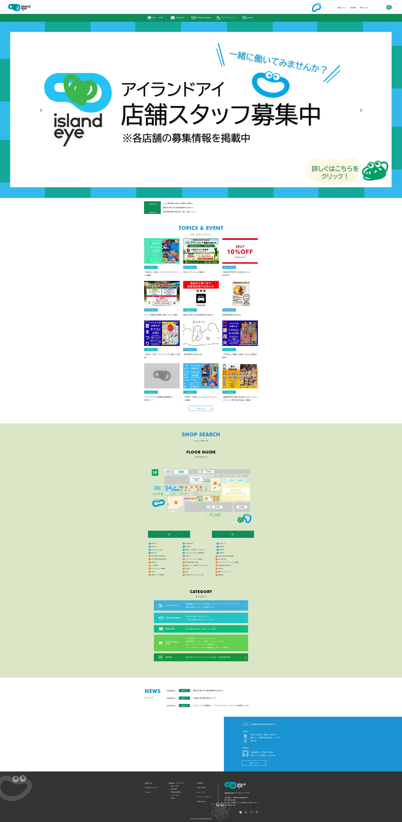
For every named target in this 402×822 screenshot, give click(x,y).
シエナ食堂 (154, 565)
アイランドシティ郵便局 (158, 568)
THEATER (180, 18)
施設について (342, 7)
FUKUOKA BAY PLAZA (191, 562)
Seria (152, 571)
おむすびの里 (222, 559)
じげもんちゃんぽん (157, 549)
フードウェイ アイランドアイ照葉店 (228, 562)
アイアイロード (227, 18)
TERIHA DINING (204, 18)
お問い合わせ (201, 801)
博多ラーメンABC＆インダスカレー (195, 549)
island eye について (151, 787)
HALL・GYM (157, 18)
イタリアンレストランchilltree (193, 559)
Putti (186, 571)
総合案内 (353, 7)
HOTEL (250, 18)
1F (169, 534)
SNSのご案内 (201, 787)
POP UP (153, 543)
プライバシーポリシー (204, 797)
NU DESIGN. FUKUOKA (158, 556)
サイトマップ (201, 792)
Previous (41, 110)
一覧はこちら (152, 212)
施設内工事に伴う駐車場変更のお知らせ (178, 207)
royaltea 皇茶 (189, 543)
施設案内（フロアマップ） (177, 783)
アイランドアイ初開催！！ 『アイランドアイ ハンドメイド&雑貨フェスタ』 (221, 705)
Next (360, 110)
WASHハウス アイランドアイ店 (194, 575)
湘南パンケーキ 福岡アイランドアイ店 (196, 565)
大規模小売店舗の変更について (204, 698)
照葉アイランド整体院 (157, 575)
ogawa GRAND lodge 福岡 (225, 556)
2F (232, 534)
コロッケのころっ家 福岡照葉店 (194, 553)
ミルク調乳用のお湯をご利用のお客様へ (178, 203)
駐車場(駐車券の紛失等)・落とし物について (179, 212)
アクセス (147, 792)
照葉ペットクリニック (224, 571)
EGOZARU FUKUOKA (224, 565)
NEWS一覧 (148, 783)
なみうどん (222, 543)
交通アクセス (363, 7)
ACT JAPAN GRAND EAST (159, 559)
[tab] (169, 534)
